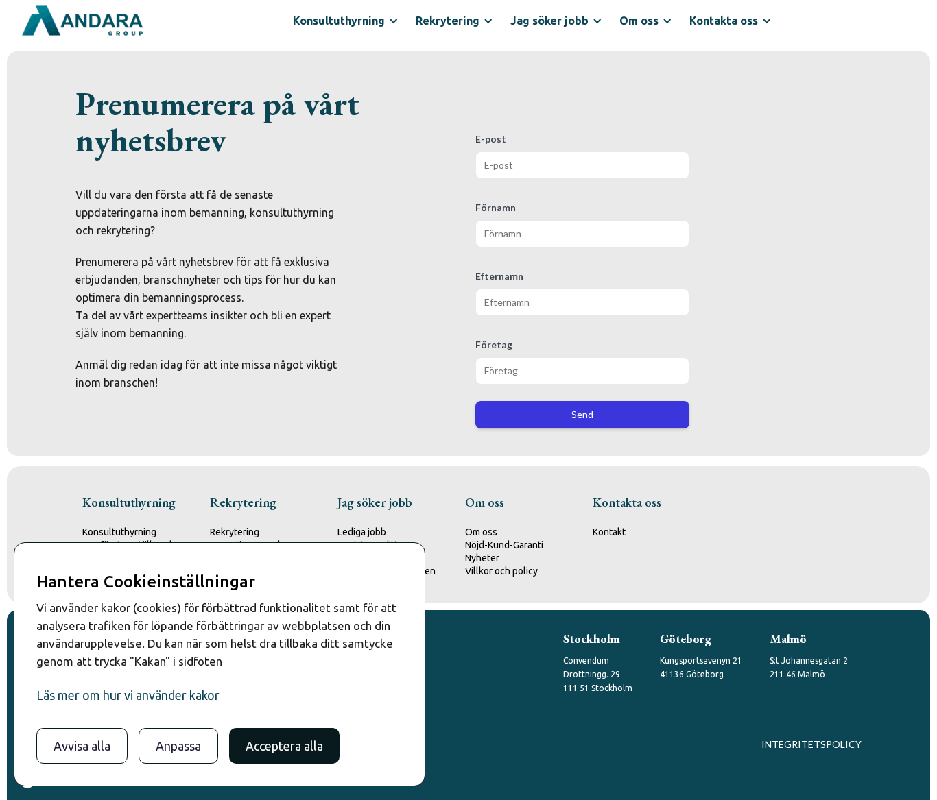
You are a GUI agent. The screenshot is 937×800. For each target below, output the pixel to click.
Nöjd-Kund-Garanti (504, 545)
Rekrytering (234, 532)
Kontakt (609, 532)
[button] (344, 20)
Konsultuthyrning (119, 532)
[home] (82, 20)
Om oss (481, 532)
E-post (490, 139)
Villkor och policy (501, 571)
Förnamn (495, 207)
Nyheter (482, 558)
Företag (493, 344)
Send (582, 414)
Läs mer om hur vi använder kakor (128, 695)
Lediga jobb (361, 532)
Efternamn (499, 276)
